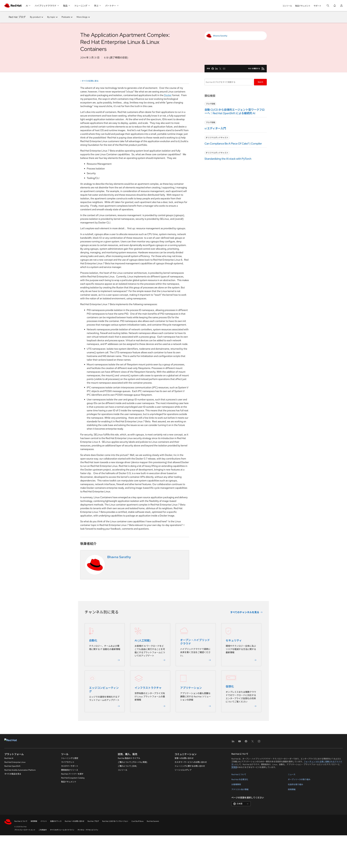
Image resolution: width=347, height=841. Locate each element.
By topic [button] (51, 17)
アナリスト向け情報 (239, 789)
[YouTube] (239, 742)
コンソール (287, 6)
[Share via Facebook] (212, 68)
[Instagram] (259, 742)
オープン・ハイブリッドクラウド (195, 641)
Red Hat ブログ (17, 17)
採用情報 (291, 789)
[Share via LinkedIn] (216, 68)
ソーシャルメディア (183, 770)
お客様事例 (236, 784)
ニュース (291, 774)
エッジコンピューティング (104, 689)
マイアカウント (67, 762)
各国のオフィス (56, 821)
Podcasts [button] (66, 17)
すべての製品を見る (12, 774)
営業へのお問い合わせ (184, 758)
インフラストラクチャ (148, 688)
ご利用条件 (43, 830)
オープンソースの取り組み (299, 779)
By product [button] (35, 17)
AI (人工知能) (143, 640)
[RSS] (263, 68)
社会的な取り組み (295, 784)
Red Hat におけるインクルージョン (115, 821)
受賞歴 (234, 767)
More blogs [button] (82, 17)
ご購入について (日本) (127, 766)
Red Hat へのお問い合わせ (74, 821)
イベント (43, 821)
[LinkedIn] (233, 742)
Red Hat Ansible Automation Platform (20, 770)
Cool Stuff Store (137, 821)
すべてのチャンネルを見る (244, 612)
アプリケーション (191, 688)
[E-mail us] (224, 68)
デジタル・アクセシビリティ (88, 830)
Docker (168, 95)
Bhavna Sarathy (220, 36)
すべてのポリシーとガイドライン (62, 830)
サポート (317, 6)
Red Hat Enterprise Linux (14, 762)
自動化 (93, 640)
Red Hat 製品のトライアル (129, 758)
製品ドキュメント (302, 6)
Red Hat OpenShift (12, 766)
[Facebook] (246, 742)
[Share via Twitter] (220, 68)
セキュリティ (234, 640)
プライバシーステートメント (24, 830)
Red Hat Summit (153, 821)
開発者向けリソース (69, 770)
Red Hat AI (8, 758)
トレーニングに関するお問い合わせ (190, 766)
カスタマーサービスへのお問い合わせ (191, 762)
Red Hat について (238, 774)
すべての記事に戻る (90, 81)
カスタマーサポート (69, 766)
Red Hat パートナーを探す (72, 774)
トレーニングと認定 (69, 758)
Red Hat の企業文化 (239, 779)
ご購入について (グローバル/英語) (132, 762)
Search (260, 82)
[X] (252, 742)
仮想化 (230, 686)
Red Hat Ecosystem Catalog (72, 778)
